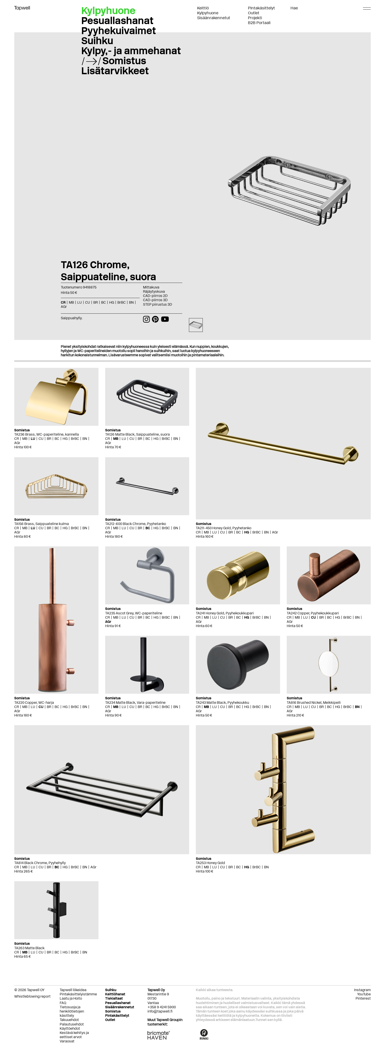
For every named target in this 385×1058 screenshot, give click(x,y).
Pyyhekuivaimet (118, 31)
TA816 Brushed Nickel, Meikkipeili (314, 702)
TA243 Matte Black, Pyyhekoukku (222, 702)
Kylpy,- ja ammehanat (131, 51)
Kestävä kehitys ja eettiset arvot (74, 1035)
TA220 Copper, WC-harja (34, 702)
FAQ (63, 1003)
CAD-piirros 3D (155, 300)
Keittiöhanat (115, 994)
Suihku (97, 41)
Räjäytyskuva (154, 291)
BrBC (75, 438)
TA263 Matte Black (29, 948)
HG (65, 438)
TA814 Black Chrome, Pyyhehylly (40, 863)
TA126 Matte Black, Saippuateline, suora (137, 434)
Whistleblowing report (32, 996)
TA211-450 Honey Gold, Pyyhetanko (223, 528)
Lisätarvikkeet (115, 71)
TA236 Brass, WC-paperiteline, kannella (46, 434)
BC (57, 438)
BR (49, 438)
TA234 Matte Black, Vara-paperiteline (135, 702)
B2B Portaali (259, 22)
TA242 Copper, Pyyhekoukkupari (313, 613)
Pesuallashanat (117, 20)
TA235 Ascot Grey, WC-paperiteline (133, 613)
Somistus (124, 61)
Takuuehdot (69, 1020)
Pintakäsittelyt (261, 8)
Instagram (362, 990)
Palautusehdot (72, 1024)
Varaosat (67, 1041)
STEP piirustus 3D (157, 304)
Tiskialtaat (114, 998)
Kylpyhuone (207, 12)
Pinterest (363, 998)
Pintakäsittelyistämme (78, 994)
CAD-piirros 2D (155, 296)
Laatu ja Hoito (71, 998)
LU (33, 438)
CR (16, 438)
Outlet (253, 12)
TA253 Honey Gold (210, 863)
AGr (17, 443)
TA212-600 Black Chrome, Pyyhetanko (135, 524)
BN (84, 438)
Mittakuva (151, 287)
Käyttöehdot (70, 1028)
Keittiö (203, 8)
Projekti (255, 17)
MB (24, 438)
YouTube (364, 994)
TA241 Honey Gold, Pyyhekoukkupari (225, 613)
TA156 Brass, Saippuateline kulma (41, 524)
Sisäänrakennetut (213, 17)
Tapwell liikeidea (73, 990)
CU (41, 438)
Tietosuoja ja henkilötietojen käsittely (72, 1011)
